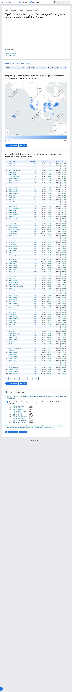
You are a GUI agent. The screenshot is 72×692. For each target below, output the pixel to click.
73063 (10, 252)
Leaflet (48, 134)
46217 (10, 269)
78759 (10, 314)
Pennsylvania (16, 180)
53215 (10, 238)
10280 (10, 178)
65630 (10, 373)
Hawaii (14, 174)
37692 (10, 358)
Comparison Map (11, 52)
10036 (10, 267)
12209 (10, 257)
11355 (10, 191)
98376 (10, 216)
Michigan (15, 280)
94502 (10, 227)
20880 (10, 206)
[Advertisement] (20, 34)
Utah (14, 263)
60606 (10, 212)
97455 (10, 240)
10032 (10, 295)
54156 (10, 367)
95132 (10, 291)
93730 (10, 341)
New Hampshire (17, 208)
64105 (10, 233)
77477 (10, 344)
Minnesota (15, 284)
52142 (10, 331)
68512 (10, 219)
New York (15, 178)
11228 (10, 189)
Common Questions (11, 55)
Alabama (15, 197)
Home (6, 10)
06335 (10, 333)
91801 (10, 363)
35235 (10, 197)
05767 (10, 261)
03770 (10, 208)
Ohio (14, 278)
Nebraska (15, 168)
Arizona (14, 250)
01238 (10, 176)
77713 (10, 276)
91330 (10, 231)
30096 (10, 337)
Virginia (14, 244)
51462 (10, 242)
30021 (10, 255)
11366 (10, 308)
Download (63, 80)
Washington (16, 193)
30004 (10, 369)
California (15, 163)
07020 (10, 225)
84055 (10, 263)
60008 (10, 312)
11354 (10, 246)
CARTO (60, 134)
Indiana (14, 166)
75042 (10, 223)
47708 (10, 166)
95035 (10, 293)
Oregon (14, 240)
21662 (10, 185)
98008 (10, 318)
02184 (10, 329)
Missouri (15, 233)
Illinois (14, 172)
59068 (10, 354)
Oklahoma (15, 252)
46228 (10, 365)
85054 (10, 250)
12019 (10, 303)
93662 (10, 310)
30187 (10, 288)
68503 (10, 168)
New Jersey (16, 183)
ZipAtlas (64, 134)
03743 (10, 348)
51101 (10, 195)
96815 (10, 174)
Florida (14, 202)
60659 (10, 172)
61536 (10, 259)
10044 (10, 339)
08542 (10, 183)
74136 (10, 371)
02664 (10, 170)
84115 (10, 324)
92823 (10, 204)
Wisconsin (15, 238)
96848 (10, 210)
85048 (10, 350)
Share (23, 145)
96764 (10, 199)
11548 (10, 265)
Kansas (15, 322)
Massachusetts (17, 170)
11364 (10, 248)
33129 (10, 202)
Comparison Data (11, 53)
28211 (10, 229)
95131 (10, 360)
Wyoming (15, 327)
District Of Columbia (18, 286)
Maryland (15, 185)
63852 (10, 316)
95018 (10, 297)
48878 (10, 280)
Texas (14, 223)
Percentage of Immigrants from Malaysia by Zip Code (24, 10)
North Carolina (16, 229)
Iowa (14, 195)
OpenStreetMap (54, 134)
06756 (10, 305)
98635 (10, 193)
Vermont (15, 261)
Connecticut (16, 305)
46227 (10, 320)
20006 (10, 286)
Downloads (36, 2)
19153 (10, 180)
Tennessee (15, 214)
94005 (10, 187)
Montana (15, 354)
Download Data (13, 145)
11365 (10, 299)
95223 (10, 356)
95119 (10, 346)
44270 (10, 278)
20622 (10, 221)
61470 (10, 335)
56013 (10, 284)
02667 (10, 274)
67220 (10, 322)
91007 (10, 352)
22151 (10, 244)
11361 (10, 235)
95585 (10, 163)
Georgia (15, 255)
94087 (10, 272)
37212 (10, 214)
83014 (10, 327)
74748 (10, 282)
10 (40, 378)
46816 (10, 301)
